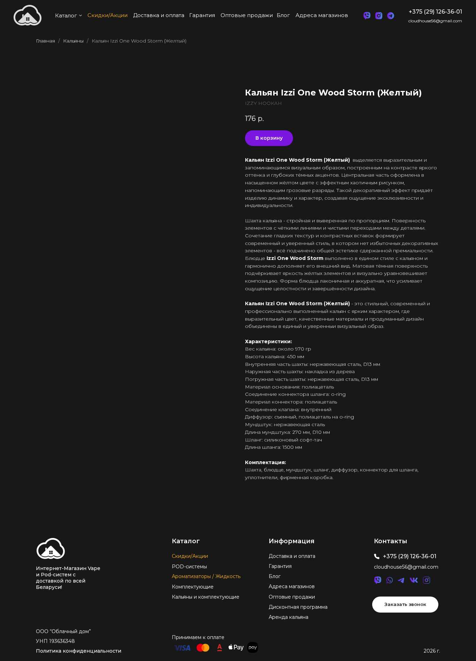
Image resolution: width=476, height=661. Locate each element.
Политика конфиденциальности (78, 651)
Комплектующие (193, 587)
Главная (45, 41)
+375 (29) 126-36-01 (435, 11)
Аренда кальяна (288, 617)
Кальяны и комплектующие (205, 597)
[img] (51, 548)
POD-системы (189, 566)
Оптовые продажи (292, 597)
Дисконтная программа (298, 607)
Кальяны (73, 41)
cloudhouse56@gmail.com (435, 20)
